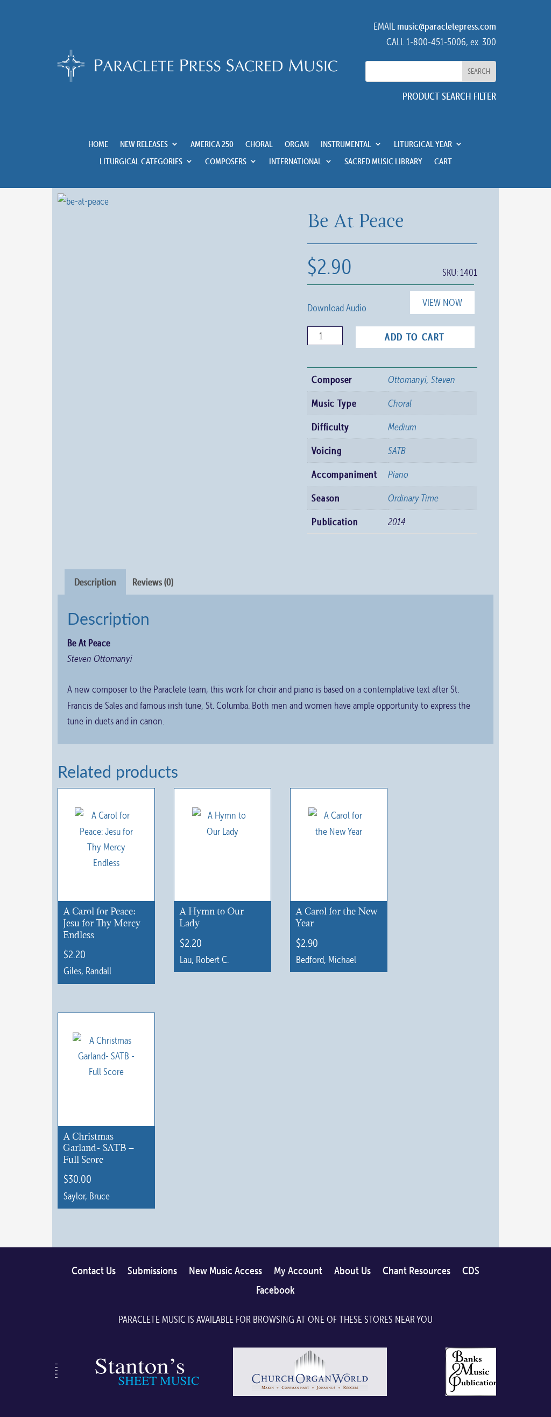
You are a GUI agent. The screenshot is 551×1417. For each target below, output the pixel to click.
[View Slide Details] (145, 1395)
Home (98, 144)
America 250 (212, 144)
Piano (398, 474)
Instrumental (346, 144)
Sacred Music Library (383, 161)
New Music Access (225, 1271)
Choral (259, 144)
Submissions (152, 1271)
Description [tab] (95, 582)
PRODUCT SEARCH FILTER (449, 96)
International (295, 161)
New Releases (144, 144)
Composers (225, 161)
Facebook (275, 1290)
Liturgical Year (423, 144)
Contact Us (94, 1271)
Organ (297, 144)
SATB (397, 450)
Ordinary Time (413, 498)
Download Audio (336, 307)
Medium (402, 426)
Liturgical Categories (141, 161)
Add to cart (415, 337)
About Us (352, 1271)
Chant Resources (416, 1271)
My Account (298, 1271)
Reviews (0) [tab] (152, 582)
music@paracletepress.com (446, 26)
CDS (470, 1271)
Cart (443, 161)
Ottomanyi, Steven (421, 379)
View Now (442, 302)
